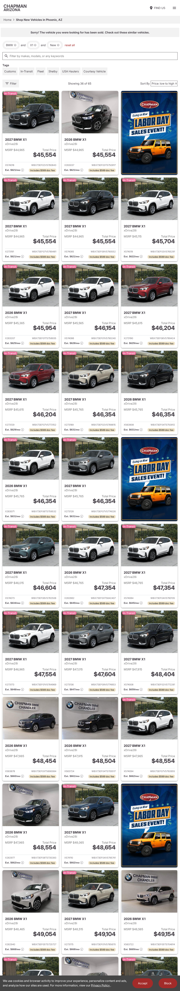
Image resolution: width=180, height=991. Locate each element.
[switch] (174, 8)
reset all (70, 45)
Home (7, 19)
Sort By (145, 83)
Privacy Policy (100, 985)
